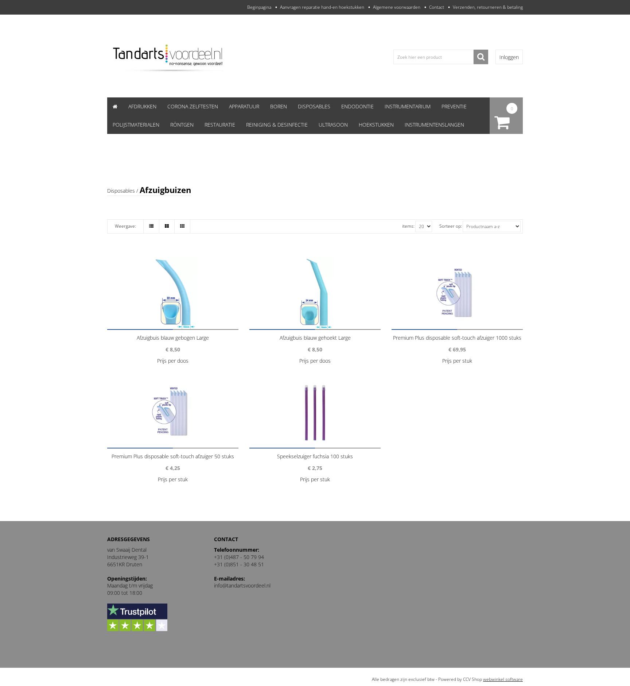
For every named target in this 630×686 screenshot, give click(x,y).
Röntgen (182, 124)
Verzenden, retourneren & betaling (488, 7)
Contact (436, 7)
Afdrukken (142, 106)
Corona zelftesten (192, 106)
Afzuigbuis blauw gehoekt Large (315, 337)
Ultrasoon (333, 124)
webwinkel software (503, 679)
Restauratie (220, 124)
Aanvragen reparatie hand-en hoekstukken (322, 7)
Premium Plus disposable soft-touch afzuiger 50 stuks (173, 456)
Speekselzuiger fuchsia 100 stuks (315, 456)
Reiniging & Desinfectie (277, 124)
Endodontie (357, 106)
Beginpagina (259, 7)
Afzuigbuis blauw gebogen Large (173, 337)
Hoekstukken (376, 124)
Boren (278, 106)
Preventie (454, 106)
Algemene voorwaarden (396, 7)
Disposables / (122, 190)
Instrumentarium (408, 106)
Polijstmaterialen (136, 124)
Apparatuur (244, 106)
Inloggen (509, 57)
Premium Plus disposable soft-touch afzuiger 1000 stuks (457, 337)
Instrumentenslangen (434, 124)
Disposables (314, 106)
